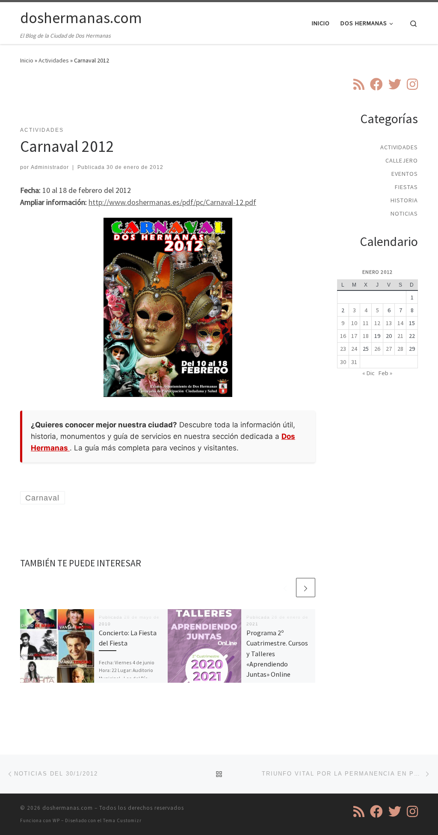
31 (354, 362)
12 (377, 323)
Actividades (53, 60)
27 (389, 348)
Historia (404, 200)
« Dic (368, 373)
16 (343, 336)
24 (354, 348)
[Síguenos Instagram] (412, 84)
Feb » (385, 373)
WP (56, 820)
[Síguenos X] (394, 84)
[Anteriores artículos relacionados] (285, 587)
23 (343, 348)
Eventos (404, 174)
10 (354, 323)
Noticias (404, 213)
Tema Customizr (122, 820)
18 (366, 336)
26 (377, 348)
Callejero (401, 160)
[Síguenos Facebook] (376, 84)
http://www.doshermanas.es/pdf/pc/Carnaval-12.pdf (172, 202)
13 (389, 323)
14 (400, 323)
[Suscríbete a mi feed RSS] (358, 84)
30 (343, 362)
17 (354, 336)
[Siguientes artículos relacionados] (305, 587)
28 (400, 348)
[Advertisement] (175, 100)
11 (366, 323)
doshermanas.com (67, 807)
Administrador (50, 167)
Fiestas (406, 187)
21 (400, 336)
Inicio (26, 60)
